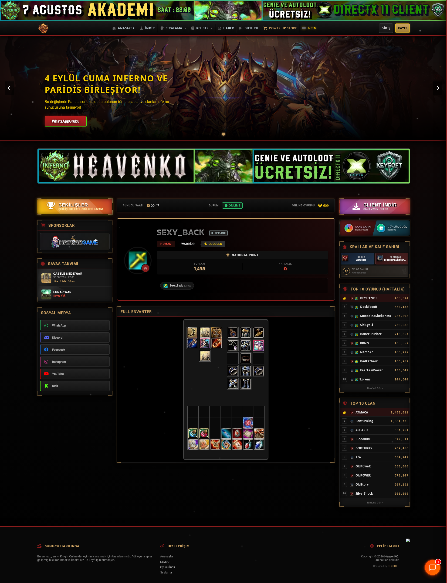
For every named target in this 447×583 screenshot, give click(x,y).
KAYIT (402, 28)
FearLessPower (371, 370)
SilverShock (364, 493)
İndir (150, 28)
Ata (358, 457)
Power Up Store (283, 28)
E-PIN (312, 28)
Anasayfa (126, 28)
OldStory (362, 484)
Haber (228, 28)
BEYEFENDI (368, 298)
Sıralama (174, 28)
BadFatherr (369, 361)
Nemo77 (366, 352)
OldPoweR (363, 466)
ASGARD (362, 430)
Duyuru (251, 28)
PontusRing (364, 421)
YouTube (58, 374)
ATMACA (362, 412)
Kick (55, 386)
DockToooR (368, 307)
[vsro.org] (408, 541)
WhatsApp (59, 325)
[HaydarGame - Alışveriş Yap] (75, 241)
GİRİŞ (386, 28)
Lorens (365, 379)
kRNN (364, 343)
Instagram (59, 361)
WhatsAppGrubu (65, 121)
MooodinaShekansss (396, 259)
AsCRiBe (361, 259)
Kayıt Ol (165, 561)
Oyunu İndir (167, 567)
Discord (57, 337)
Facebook (58, 349)
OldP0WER (363, 475)
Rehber (202, 28)
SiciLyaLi (366, 325)
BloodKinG (363, 439)
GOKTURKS (364, 448)
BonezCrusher (371, 334)
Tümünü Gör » (375, 388)
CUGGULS (215, 244)
